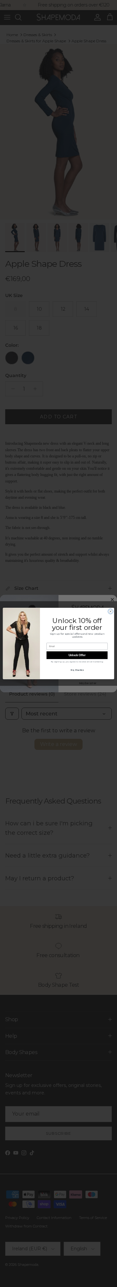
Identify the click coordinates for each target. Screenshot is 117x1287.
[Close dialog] (110, 611)
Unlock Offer (77, 655)
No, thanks (77, 670)
